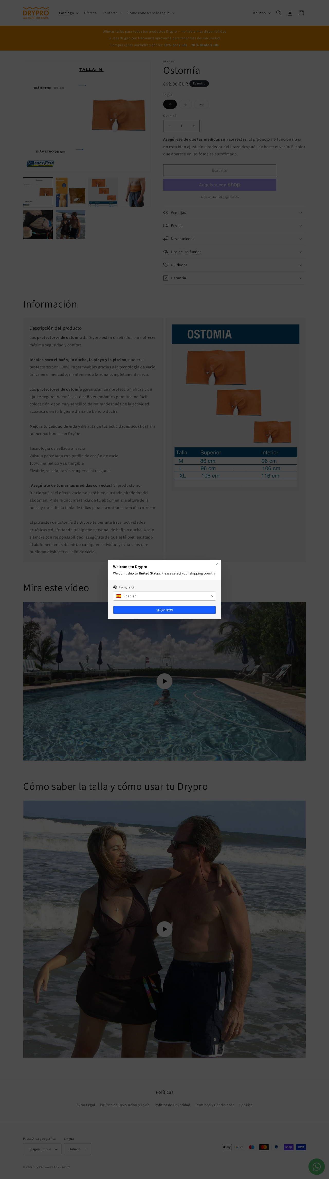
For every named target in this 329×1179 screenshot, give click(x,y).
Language (126, 587)
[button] (164, 596)
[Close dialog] (217, 564)
